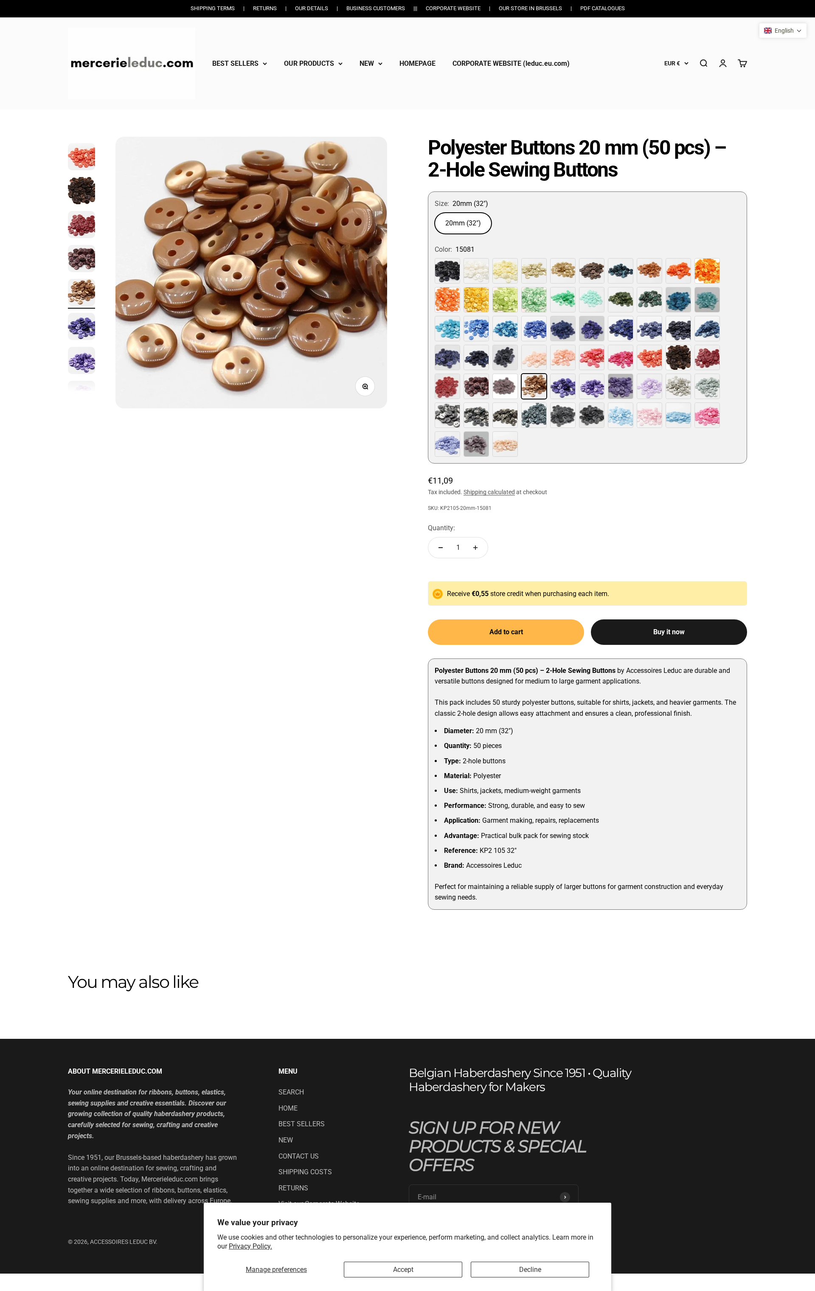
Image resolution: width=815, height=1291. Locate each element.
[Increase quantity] (475, 547)
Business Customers (375, 8)
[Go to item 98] (81, 192)
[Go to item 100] (81, 260)
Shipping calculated (489, 492)
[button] (783, 30)
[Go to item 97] (81, 158)
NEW (367, 63)
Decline (530, 1270)
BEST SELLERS (235, 63)
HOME (288, 1108)
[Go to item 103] (81, 362)
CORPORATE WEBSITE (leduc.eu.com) (511, 63)
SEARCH (291, 1092)
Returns (265, 8)
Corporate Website (453, 8)
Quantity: (441, 528)
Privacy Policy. (250, 1246)
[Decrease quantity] (440, 547)
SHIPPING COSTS (305, 1172)
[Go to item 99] (81, 226)
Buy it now (669, 632)
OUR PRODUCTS (309, 63)
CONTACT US (298, 1156)
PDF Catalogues (602, 8)
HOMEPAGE (417, 63)
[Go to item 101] (81, 294)
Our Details (311, 8)
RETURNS (293, 1188)
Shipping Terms (213, 8)
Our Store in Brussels (530, 8)
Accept (403, 1270)
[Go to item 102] (81, 328)
